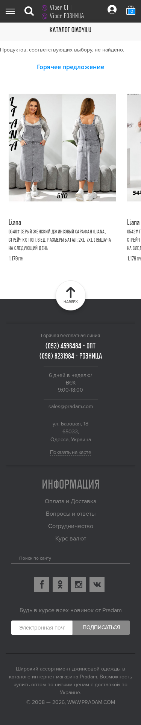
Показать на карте (70, 452)
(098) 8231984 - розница (70, 355)
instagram (78, 584)
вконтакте (97, 584)
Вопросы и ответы (71, 514)
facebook (41, 584)
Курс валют (70, 538)
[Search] (14, 556)
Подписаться (101, 627)
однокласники (60, 584)
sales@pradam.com (71, 406)
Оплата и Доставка (70, 501)
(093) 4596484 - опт (70, 345)
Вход (112, 9)
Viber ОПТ (61, 7)
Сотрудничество (70, 526)
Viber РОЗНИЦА (67, 16)
